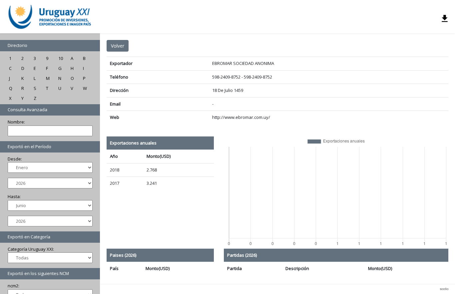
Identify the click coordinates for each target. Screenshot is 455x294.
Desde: (15, 159)
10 (60, 58)
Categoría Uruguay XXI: (31, 249)
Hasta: (14, 196)
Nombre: (16, 122)
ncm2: (13, 286)
